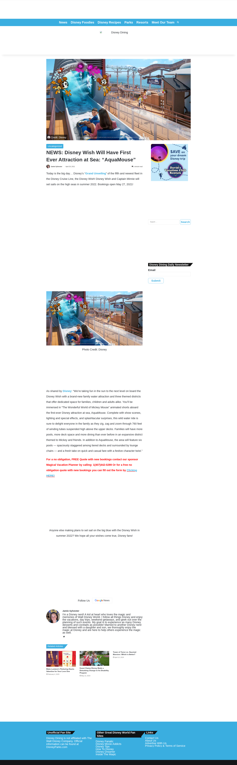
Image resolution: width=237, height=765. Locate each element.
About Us (150, 740)
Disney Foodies (82, 22)
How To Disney (105, 749)
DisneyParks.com (56, 747)
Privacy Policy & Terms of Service (165, 745)
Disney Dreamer (105, 751)
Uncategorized (55, 146)
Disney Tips (103, 746)
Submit (155, 280)
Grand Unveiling (95, 173)
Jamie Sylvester (56, 166)
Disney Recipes (109, 22)
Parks (128, 22)
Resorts (142, 22)
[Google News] (102, 600)
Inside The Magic (106, 754)
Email (151, 270)
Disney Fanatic (104, 741)
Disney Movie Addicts (108, 743)
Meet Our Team (163, 22)
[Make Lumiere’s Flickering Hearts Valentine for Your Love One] (61, 659)
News (63, 22)
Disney (67, 391)
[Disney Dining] (118, 40)
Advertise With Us (156, 743)
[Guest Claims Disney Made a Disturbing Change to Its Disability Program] (94, 658)
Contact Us (151, 738)
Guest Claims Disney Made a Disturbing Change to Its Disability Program (94, 670)
